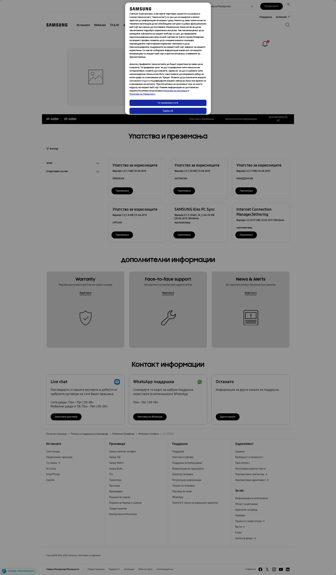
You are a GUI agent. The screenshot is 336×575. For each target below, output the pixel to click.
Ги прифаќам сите (168, 103)
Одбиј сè (168, 111)
